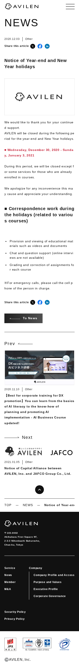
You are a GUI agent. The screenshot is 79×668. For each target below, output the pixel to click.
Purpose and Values (47, 582)
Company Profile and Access (54, 575)
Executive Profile (46, 589)
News (8, 575)
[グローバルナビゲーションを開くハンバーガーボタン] (70, 6)
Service (9, 568)
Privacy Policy (14, 618)
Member (10, 582)
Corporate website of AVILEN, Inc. (21, 7)
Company (35, 568)
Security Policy (15, 611)
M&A (7, 589)
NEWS (28, 505)
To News (30, 318)
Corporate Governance (50, 596)
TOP (7, 505)
